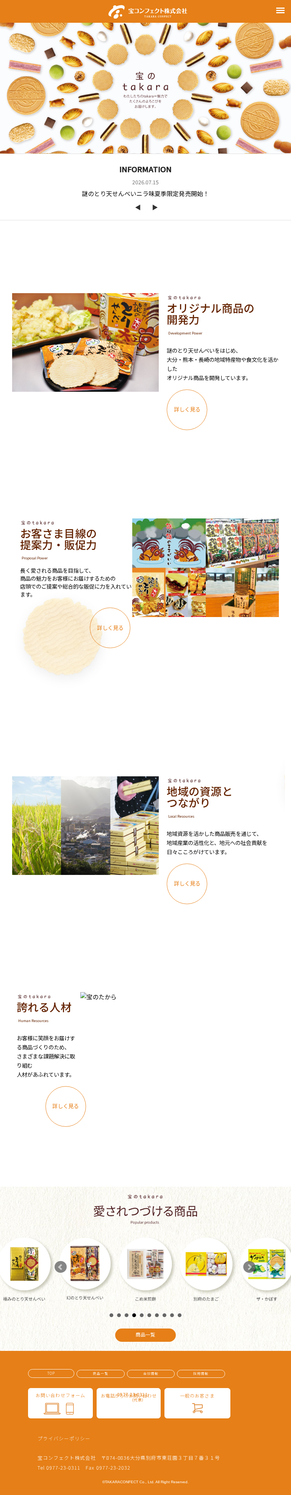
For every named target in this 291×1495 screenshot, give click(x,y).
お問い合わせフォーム (60, 1395)
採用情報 (200, 1373)
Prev (61, 1267)
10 (179, 1315)
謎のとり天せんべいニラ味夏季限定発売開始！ (145, 193)
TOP (51, 1373)
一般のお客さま (197, 1395)
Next (249, 1267)
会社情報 (150, 1373)
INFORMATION (145, 168)
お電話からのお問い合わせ (128, 1396)
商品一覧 (100, 1373)
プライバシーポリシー (64, 1438)
